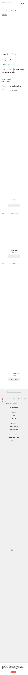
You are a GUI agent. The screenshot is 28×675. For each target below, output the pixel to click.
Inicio (4, 10)
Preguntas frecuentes (14, 432)
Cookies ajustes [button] (6, 671)
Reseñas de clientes (14, 434)
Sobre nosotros (14, 409)
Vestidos (8, 10)
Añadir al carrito (7, 70)
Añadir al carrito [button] (14, 256)
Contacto (14, 412)
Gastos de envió (14, 429)
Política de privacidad (14, 421)
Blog (14, 415)
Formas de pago (14, 426)
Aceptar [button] (13, 671)
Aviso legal (14, 418)
